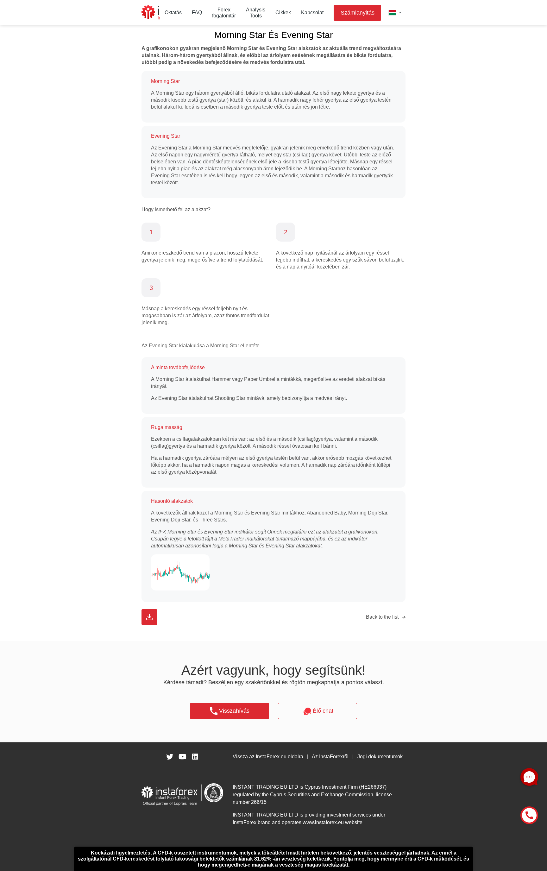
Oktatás (173, 12)
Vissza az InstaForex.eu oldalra (268, 756)
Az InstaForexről (330, 756)
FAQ (197, 12)
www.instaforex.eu (323, 822)
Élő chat (323, 711)
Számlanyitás (357, 12)
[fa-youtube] (182, 756)
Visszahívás (234, 711)
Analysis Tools (255, 12)
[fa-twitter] (169, 756)
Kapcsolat (312, 12)
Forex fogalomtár (224, 12)
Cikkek (283, 12)
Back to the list (382, 617)
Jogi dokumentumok (380, 756)
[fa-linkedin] (195, 756)
